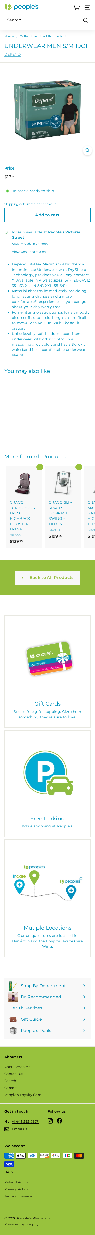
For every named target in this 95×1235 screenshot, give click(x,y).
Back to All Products (50, 577)
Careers (10, 1088)
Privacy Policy (16, 1189)
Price (9, 168)
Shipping (11, 204)
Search (10, 1081)
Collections (28, 36)
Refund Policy (16, 1182)
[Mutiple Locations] (47, 882)
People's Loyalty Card (22, 1095)
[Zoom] (87, 150)
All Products (53, 36)
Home (9, 36)
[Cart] (76, 7)
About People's (17, 1067)
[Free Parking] (47, 773)
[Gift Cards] (47, 658)
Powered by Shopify (21, 1224)
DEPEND (12, 54)
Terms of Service (18, 1196)
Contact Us (13, 1074)
